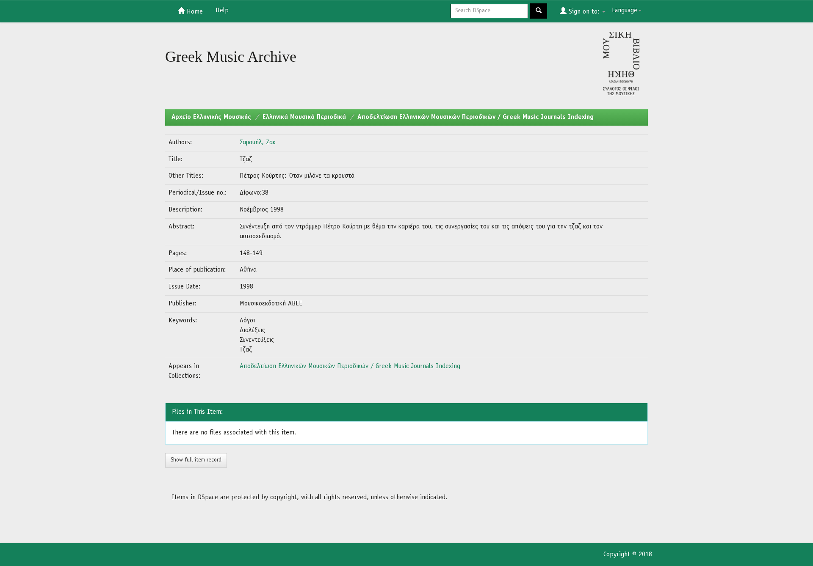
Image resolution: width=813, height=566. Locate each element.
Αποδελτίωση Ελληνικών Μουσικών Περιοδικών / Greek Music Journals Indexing (475, 117)
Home (194, 11)
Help (222, 10)
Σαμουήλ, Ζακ (258, 142)
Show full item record (196, 460)
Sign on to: (584, 11)
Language (624, 10)
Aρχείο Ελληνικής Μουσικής (211, 117)
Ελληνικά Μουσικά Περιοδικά (304, 117)
